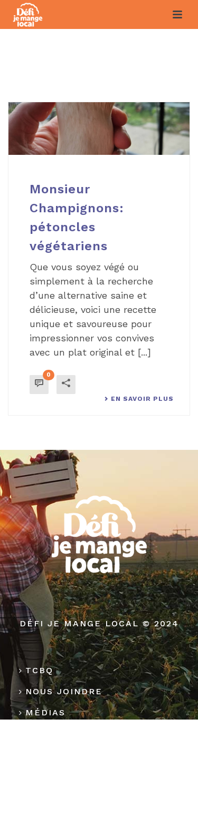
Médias (45, 712)
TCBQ (39, 670)
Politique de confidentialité (96, 741)
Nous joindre (63, 691)
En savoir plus (142, 399)
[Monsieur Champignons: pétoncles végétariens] (99, 128)
